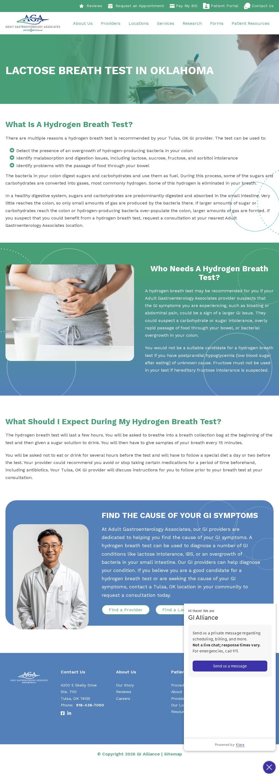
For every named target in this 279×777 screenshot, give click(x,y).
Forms (216, 23)
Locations (139, 23)
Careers (123, 698)
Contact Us (263, 6)
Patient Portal (224, 6)
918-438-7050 (90, 705)
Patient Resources (250, 23)
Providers (110, 23)
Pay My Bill (187, 6)
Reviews (94, 6)
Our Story (125, 685)
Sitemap (173, 754)
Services (165, 23)
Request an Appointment (140, 6)
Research (192, 23)
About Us (83, 23)
